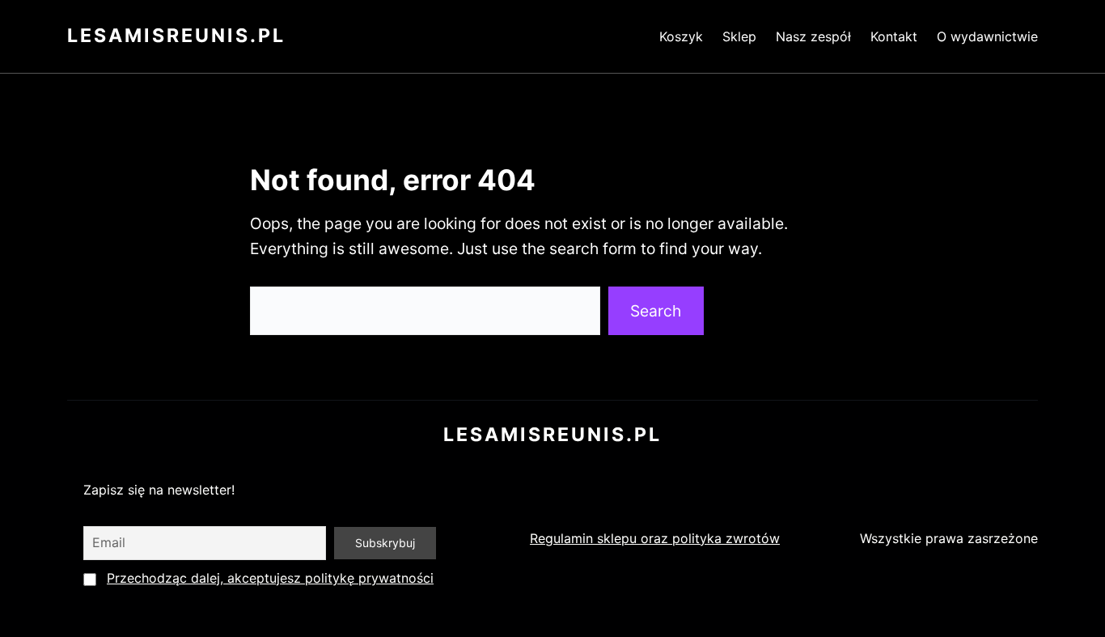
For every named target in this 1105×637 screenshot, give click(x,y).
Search (655, 311)
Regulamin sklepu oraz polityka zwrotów (655, 538)
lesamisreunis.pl (176, 35)
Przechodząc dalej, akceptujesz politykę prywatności (270, 578)
